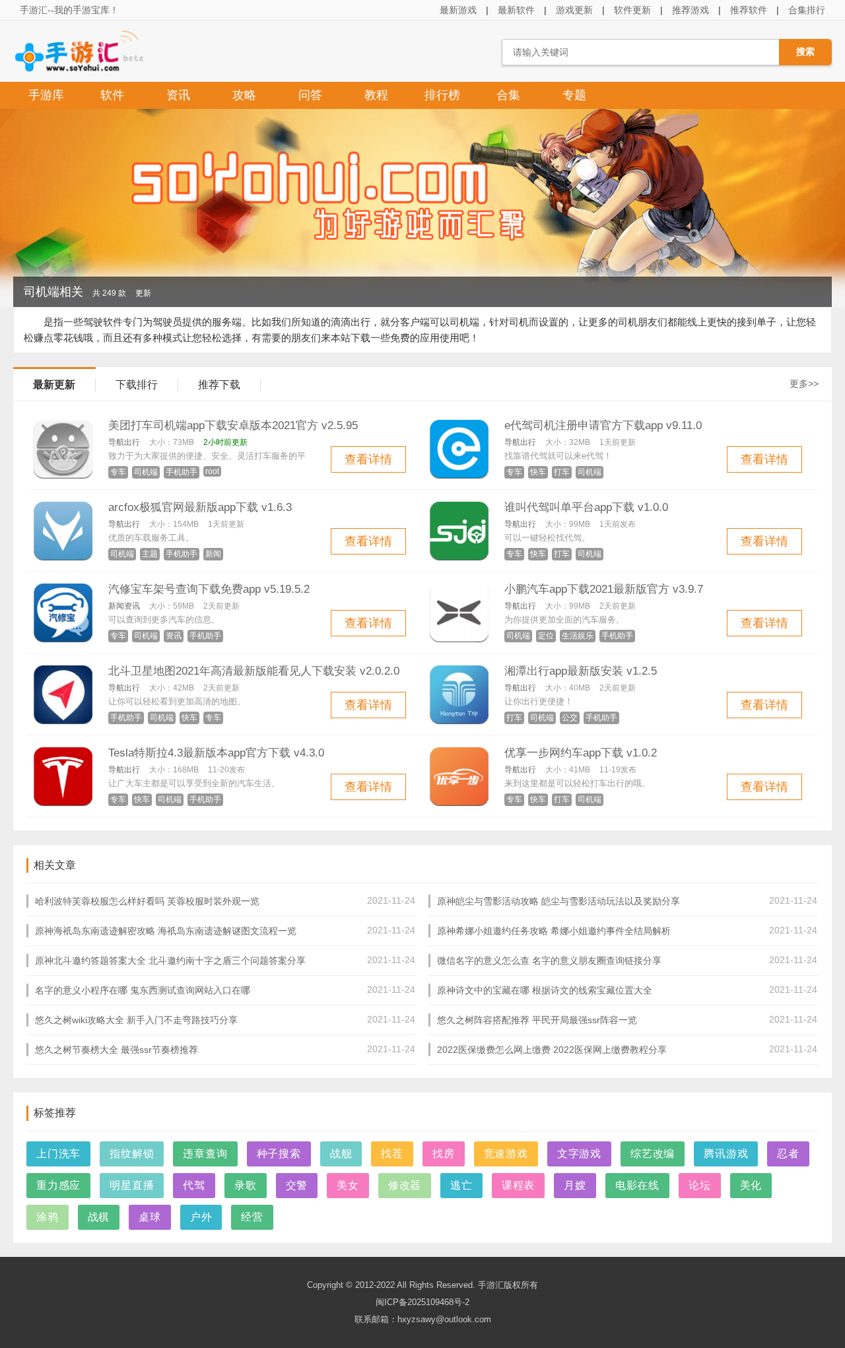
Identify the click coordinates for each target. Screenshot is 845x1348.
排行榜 (442, 95)
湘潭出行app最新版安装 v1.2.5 (580, 671)
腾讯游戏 (726, 1153)
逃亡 (461, 1185)
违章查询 (205, 1153)
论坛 (700, 1185)
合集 (508, 95)
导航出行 (124, 442)
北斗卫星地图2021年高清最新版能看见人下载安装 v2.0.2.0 (253, 671)
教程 (376, 95)
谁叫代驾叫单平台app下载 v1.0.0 (586, 507)
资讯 (178, 95)
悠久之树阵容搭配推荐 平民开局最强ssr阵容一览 (537, 1020)
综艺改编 (652, 1153)
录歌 (245, 1185)
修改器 (404, 1185)
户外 (201, 1217)
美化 (751, 1185)
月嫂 (575, 1185)
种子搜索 (279, 1153)
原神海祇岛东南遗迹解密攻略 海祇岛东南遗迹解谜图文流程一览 (165, 931)
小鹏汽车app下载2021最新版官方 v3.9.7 (603, 589)
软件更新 (632, 10)
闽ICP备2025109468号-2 (422, 1302)
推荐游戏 (690, 10)
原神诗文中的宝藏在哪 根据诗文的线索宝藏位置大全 (544, 990)
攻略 (244, 95)
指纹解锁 (132, 1153)
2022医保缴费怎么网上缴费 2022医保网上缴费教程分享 (552, 1049)
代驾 (194, 1185)
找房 (443, 1153)
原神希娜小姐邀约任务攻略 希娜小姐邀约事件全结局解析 (554, 931)
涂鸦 (47, 1217)
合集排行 (806, 10)
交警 (297, 1185)
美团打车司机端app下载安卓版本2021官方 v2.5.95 (233, 425)
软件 (112, 95)
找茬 (392, 1153)
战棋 (99, 1217)
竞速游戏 (506, 1153)
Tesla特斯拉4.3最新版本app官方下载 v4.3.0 (216, 753)
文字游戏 (579, 1153)
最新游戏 (458, 10)
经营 (252, 1217)
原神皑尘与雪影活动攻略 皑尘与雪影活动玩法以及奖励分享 (558, 901)
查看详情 (368, 459)
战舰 (341, 1153)
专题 (574, 95)
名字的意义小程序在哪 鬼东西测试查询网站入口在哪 (142, 990)
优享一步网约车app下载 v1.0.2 (580, 753)
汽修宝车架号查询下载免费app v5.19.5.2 (209, 589)
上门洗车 (58, 1153)
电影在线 (637, 1185)
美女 (348, 1185)
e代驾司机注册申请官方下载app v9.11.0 (603, 425)
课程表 (518, 1185)
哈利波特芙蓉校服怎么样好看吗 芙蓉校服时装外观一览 (147, 901)
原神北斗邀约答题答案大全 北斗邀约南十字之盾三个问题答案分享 (170, 960)
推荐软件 (748, 10)
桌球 (150, 1217)
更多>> (804, 383)
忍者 (788, 1153)
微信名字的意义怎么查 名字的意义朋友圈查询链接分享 (549, 960)
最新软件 (516, 10)
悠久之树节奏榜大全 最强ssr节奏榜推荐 (116, 1049)
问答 (310, 95)
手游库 (46, 95)
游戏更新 (574, 10)
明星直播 (132, 1185)
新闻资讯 (124, 606)
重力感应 (58, 1185)
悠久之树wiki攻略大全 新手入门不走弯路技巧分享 (136, 1020)
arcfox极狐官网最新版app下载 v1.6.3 (200, 507)
